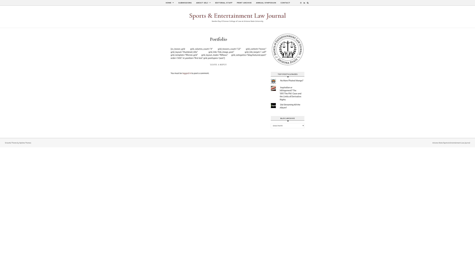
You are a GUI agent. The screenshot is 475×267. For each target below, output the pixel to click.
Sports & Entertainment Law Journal (237, 15)
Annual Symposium (266, 3)
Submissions (185, 3)
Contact (285, 3)
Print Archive (244, 3)
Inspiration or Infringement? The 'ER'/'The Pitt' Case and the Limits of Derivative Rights (290, 93)
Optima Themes (25, 143)
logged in (186, 73)
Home (168, 3)
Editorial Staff (223, 3)
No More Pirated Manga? (291, 80)
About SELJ (202, 3)
